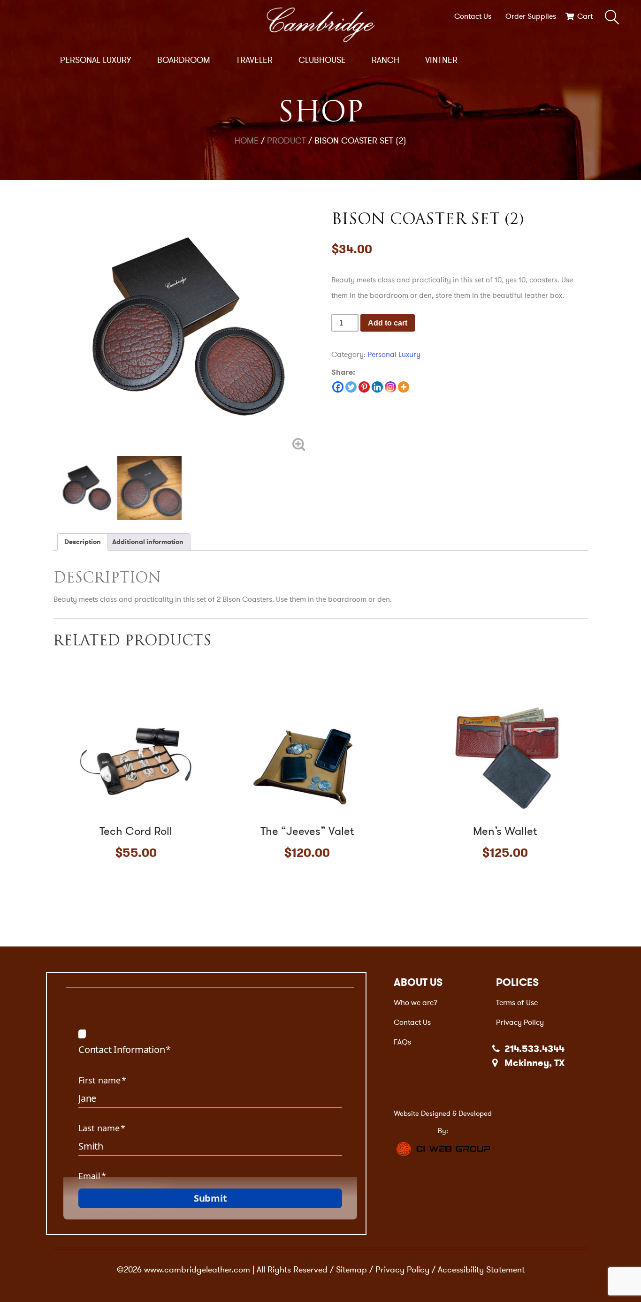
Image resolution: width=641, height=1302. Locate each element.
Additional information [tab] (147, 541)
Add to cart (387, 323)
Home (247, 141)
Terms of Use (517, 1002)
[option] (181, 327)
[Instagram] (390, 387)
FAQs (402, 1042)
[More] (403, 387)
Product (286, 141)
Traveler (254, 60)
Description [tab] (82, 541)
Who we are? (415, 1002)
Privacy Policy (520, 1022)
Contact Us (472, 16)
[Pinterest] (364, 387)
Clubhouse (322, 60)
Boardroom (183, 60)
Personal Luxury (95, 60)
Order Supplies (530, 16)
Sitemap (351, 1270)
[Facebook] (337, 387)
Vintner (441, 60)
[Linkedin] (377, 387)
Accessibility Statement (481, 1270)
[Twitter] (351, 387)
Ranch (385, 60)
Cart (585, 16)
